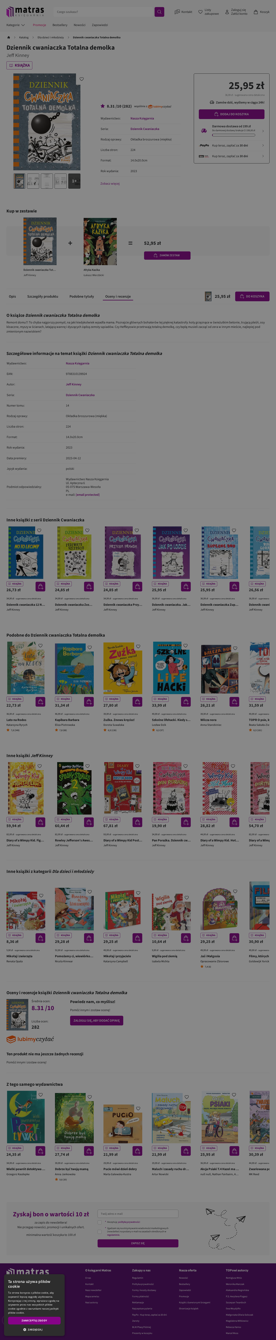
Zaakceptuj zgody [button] (34, 1320)
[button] (34, 1329)
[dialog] (34, 1305)
